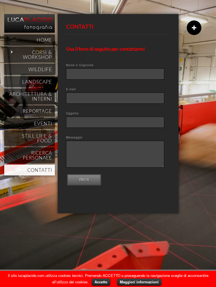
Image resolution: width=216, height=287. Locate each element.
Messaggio (74, 137)
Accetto (100, 281)
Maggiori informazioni (139, 281)
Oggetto (72, 113)
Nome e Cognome (80, 65)
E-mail (71, 89)
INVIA (84, 180)
